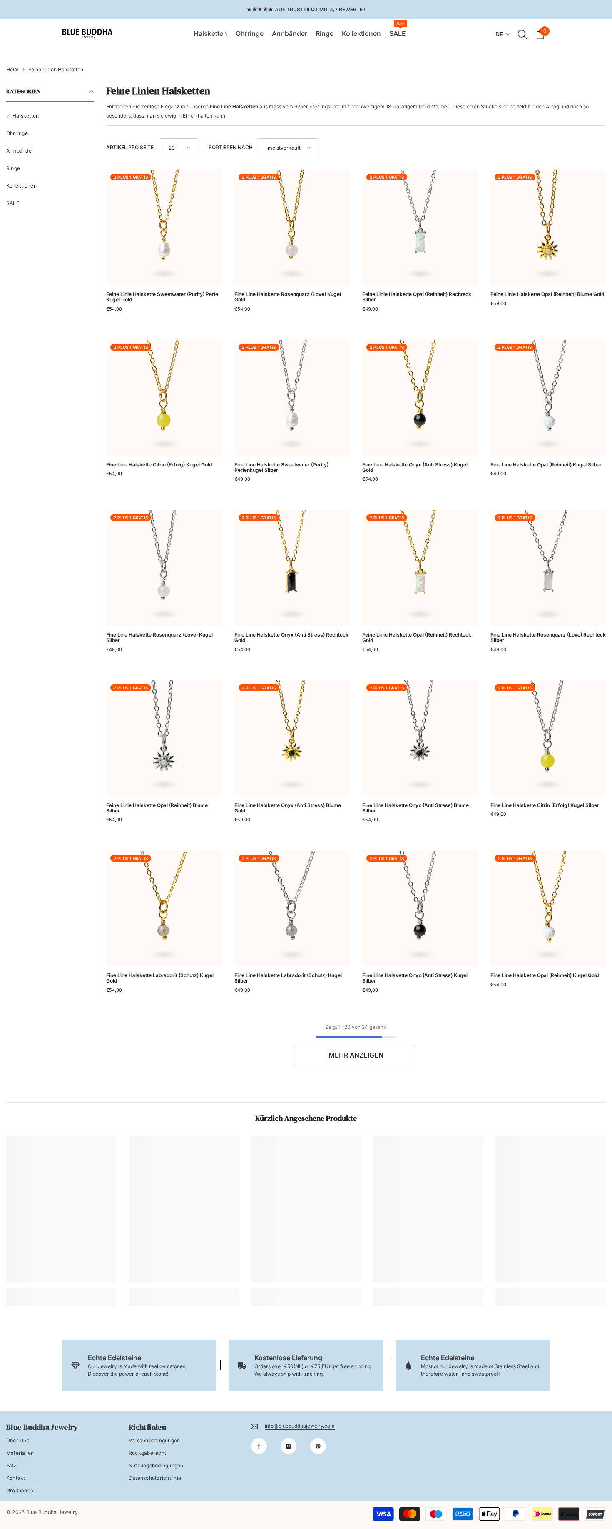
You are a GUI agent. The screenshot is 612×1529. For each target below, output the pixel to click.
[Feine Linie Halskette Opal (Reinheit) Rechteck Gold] (420, 568)
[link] (61, 1291)
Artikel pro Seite (130, 147)
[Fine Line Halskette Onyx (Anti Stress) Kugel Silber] (420, 909)
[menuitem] (50, 116)
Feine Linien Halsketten (55, 69)
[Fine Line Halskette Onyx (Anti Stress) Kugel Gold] (420, 398)
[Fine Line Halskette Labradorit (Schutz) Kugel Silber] (292, 909)
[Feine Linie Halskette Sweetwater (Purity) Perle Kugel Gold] (164, 228)
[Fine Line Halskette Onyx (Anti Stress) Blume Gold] (292, 738)
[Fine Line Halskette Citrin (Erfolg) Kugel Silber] (548, 738)
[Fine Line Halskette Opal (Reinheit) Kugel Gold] (548, 909)
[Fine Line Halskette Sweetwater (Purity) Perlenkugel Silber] (292, 398)
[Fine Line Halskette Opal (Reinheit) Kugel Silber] (548, 398)
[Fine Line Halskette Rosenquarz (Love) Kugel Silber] (164, 568)
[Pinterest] (318, 1446)
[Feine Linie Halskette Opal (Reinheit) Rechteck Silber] (420, 228)
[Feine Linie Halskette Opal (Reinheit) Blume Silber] (164, 738)
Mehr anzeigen (355, 1055)
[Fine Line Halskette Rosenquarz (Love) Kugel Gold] (292, 228)
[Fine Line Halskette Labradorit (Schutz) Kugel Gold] (164, 909)
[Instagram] (288, 1446)
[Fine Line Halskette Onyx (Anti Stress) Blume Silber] (420, 738)
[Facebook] (259, 1446)
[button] (178, 147)
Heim (12, 69)
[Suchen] (522, 34)
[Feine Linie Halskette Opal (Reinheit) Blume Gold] (548, 228)
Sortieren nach (231, 147)
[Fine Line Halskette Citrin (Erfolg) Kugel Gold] (164, 398)
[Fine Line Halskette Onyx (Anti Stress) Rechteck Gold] (292, 568)
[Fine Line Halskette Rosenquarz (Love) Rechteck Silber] (548, 568)
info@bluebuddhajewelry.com (300, 1426)
